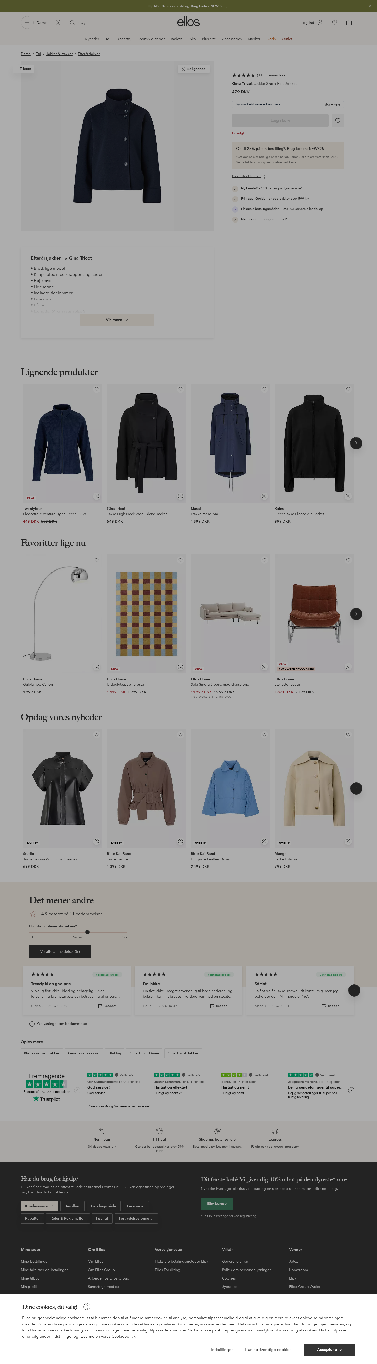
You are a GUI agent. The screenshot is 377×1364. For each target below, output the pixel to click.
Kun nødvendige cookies (268, 1349)
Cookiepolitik (124, 1336)
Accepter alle (329, 1349)
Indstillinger (222, 1349)
